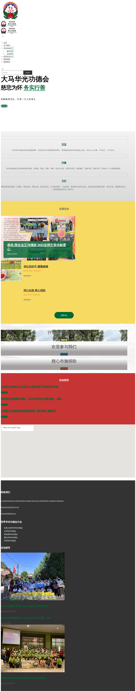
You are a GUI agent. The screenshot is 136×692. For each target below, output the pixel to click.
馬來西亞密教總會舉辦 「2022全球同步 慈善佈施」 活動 (31, 398)
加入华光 (64, 354)
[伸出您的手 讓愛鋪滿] (11, 270)
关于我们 (64, 340)
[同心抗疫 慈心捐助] (11, 294)
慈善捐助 (64, 369)
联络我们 (7, 62)
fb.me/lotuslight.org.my (10, 507)
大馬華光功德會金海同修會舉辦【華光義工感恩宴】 (29, 410)
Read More (27, 276)
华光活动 (7, 48)
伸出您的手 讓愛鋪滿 (36, 266)
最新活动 (10, 51)
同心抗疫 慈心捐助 (34, 290)
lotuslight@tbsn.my (8, 514)
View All (64, 315)
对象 (64, 162)
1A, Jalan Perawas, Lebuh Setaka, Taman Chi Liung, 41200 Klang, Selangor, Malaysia (32, 501)
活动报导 (4, 392)
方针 (64, 180)
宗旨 (64, 144)
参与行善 (4, 106)
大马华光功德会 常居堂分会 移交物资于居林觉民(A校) (30, 386)
